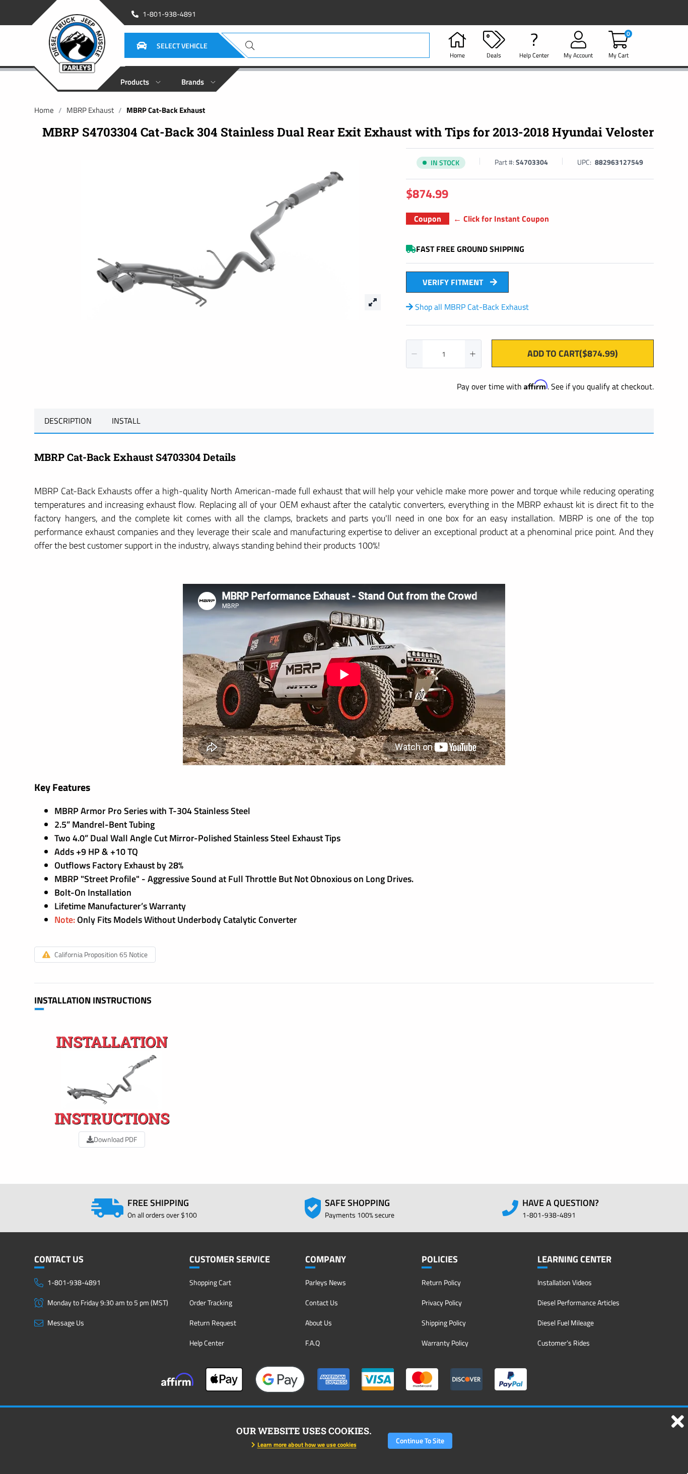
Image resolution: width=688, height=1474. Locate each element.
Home (44, 110)
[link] (44, 110)
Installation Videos (564, 1282)
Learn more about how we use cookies (307, 1444)
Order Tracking (210, 1302)
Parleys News (325, 1282)
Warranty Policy (445, 1342)
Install (126, 421)
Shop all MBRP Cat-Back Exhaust (471, 307)
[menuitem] (140, 79)
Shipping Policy (444, 1322)
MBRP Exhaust (90, 110)
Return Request (212, 1322)
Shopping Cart (210, 1282)
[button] (159, 45)
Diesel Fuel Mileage (565, 1322)
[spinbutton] (443, 354)
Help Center (206, 1342)
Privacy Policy (442, 1302)
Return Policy (441, 1282)
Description (68, 421)
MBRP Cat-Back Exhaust (165, 110)
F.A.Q (312, 1342)
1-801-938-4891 (169, 14)
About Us (318, 1322)
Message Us (65, 1322)
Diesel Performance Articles (578, 1302)
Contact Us (321, 1302)
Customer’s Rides (563, 1342)
